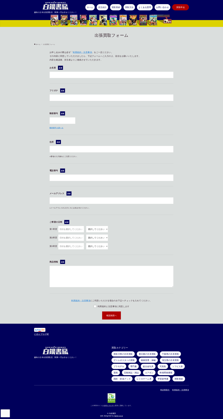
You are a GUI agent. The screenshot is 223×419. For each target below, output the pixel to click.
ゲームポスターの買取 (124, 360)
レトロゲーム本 (144, 378)
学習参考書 (163, 378)
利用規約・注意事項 (82, 52)
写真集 (163, 366)
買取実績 (178, 378)
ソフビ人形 (177, 366)
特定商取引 (165, 389)
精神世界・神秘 (148, 360)
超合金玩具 (148, 366)
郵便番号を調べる (56, 127)
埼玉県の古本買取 (170, 360)
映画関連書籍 (166, 372)
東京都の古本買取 (147, 353)
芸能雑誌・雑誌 (131, 372)
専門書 (133, 366)
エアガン (149, 372)
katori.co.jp (118, 415)
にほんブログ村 (41, 334)
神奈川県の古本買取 (123, 353)
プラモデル (119, 366)
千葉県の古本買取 (170, 353)
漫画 (116, 372)
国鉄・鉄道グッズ (122, 378)
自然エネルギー (109, 405)
